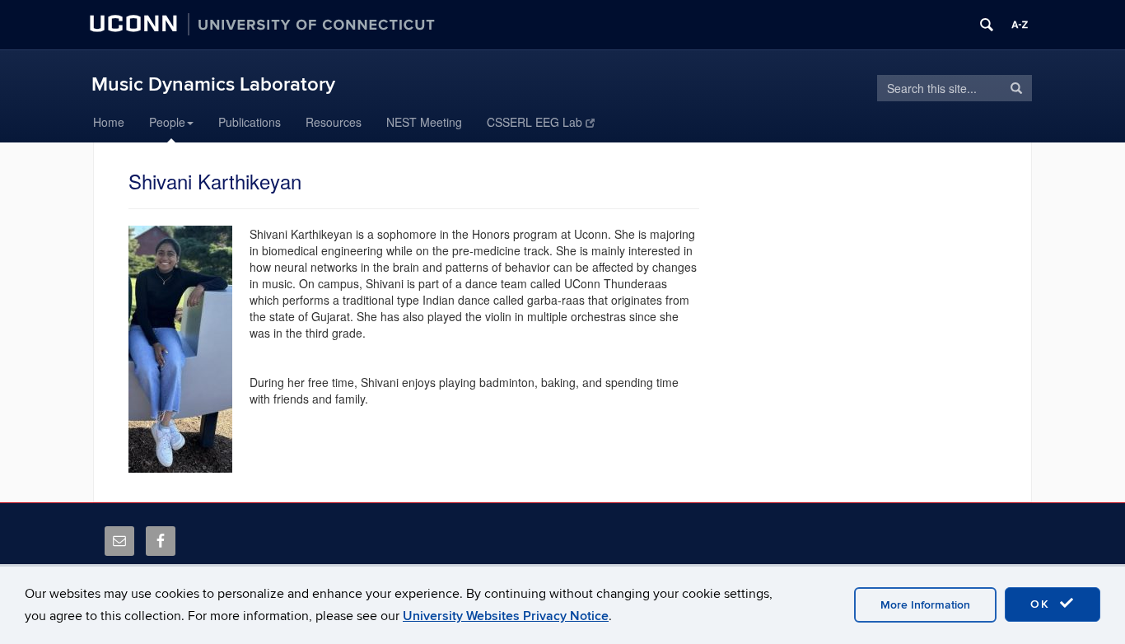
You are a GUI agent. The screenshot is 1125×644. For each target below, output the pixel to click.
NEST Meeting (424, 122)
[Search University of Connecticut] (986, 25)
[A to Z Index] (1019, 25)
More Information (925, 605)
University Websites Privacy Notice (506, 616)
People (167, 122)
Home (108, 122)
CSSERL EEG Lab (534, 122)
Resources (334, 122)
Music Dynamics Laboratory (213, 84)
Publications (249, 122)
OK (1042, 604)
